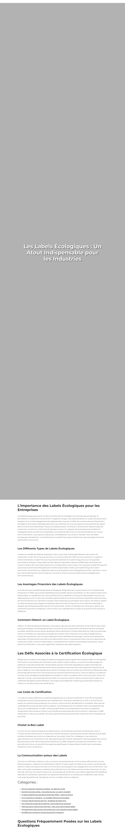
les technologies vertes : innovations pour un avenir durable (45, 792)
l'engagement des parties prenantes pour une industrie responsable (49, 809)
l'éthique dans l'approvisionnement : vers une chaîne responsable (48, 807)
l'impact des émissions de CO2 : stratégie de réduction (43, 801)
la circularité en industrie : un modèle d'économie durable (45, 798)
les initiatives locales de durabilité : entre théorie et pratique (46, 804)
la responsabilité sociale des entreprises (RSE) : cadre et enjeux (47, 795)
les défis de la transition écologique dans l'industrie (42, 812)
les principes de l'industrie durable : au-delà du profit (43, 789)
